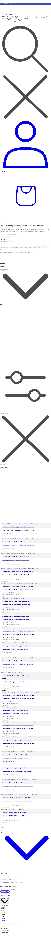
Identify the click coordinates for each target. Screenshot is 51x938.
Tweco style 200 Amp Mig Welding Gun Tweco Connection (18, 695)
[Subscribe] (14, 889)
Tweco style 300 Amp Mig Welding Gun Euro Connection (17, 661)
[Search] (25, 71)
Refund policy (5, 926)
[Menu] (2, 10)
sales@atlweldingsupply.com (13, 879)
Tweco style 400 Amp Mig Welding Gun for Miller (15, 556)
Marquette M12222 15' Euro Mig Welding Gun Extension (17, 797)
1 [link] (2, 825)
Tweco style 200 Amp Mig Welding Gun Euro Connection (17, 725)
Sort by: (2, 267)
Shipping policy (5, 932)
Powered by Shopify (14, 923)
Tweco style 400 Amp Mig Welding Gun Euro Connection (17, 586)
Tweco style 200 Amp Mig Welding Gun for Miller (15, 710)
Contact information (6, 933)
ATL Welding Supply (7, 923)
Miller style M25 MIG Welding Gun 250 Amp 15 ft (15, 812)
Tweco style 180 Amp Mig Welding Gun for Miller (15, 755)
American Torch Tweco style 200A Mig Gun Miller (15, 616)
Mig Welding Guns (6, 237)
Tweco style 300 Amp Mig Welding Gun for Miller (15, 646)
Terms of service (5, 930)
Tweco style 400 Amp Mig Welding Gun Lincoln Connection (18, 571)
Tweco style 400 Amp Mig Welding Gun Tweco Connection (18, 541)
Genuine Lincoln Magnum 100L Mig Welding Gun (15, 675)
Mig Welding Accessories (7, 241)
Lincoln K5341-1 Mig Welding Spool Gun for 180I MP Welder (18, 527)
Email (13, 889)
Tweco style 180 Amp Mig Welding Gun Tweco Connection (18, 740)
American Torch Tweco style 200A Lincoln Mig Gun (16, 601)
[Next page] (26, 862)
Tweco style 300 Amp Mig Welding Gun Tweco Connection (18, 631)
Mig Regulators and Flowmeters (9, 234)
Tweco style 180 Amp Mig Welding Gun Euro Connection (17, 782)
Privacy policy (5, 928)
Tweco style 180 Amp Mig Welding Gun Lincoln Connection (18, 768)
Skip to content (3, 0)
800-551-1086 (3, 879)
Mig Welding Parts (6, 236)
